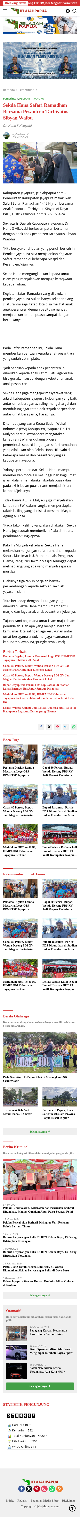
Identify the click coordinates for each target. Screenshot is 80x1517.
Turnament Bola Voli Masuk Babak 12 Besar (17, 1112)
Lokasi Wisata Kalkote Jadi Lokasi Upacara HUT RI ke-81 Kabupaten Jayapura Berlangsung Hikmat (39, 709)
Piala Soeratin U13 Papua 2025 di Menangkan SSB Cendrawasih (35, 1079)
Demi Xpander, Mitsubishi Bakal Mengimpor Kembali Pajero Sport (51, 1351)
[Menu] (6, 10)
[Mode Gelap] (67, 11)
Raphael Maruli (20, 134)
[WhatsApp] (52, 1489)
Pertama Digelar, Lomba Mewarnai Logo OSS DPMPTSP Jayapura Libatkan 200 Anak (39, 658)
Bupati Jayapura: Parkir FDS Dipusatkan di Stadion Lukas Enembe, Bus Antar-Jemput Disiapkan (36, 686)
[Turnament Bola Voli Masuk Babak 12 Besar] (20, 1097)
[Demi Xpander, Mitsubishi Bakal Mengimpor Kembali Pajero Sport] (16, 1352)
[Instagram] (44, 1489)
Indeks (10, 1500)
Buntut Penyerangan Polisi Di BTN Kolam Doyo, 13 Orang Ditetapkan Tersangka (40, 1239)
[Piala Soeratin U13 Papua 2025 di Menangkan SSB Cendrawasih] (40, 1053)
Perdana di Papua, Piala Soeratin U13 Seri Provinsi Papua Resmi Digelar (58, 1114)
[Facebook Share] (41, 727)
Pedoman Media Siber (44, 1500)
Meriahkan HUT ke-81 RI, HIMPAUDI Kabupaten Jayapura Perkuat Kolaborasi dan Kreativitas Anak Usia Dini (38, 698)
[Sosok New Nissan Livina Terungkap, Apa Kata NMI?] (16, 1371)
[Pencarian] (74, 11)
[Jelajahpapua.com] (28, 10)
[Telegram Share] (66, 727)
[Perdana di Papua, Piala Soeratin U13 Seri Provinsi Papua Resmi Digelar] (59, 1097)
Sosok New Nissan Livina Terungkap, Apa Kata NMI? (47, 1369)
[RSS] (59, 1489)
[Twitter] (29, 1489)
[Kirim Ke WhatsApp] (74, 727)
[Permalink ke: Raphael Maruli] (6, 135)
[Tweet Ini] (49, 727)
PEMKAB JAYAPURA (31, 98)
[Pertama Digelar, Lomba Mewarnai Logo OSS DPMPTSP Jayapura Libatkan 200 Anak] (20, 754)
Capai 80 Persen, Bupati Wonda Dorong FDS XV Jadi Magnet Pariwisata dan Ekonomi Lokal (36, 667)
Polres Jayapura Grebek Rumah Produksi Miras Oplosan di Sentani (38, 1283)
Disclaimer (68, 1500)
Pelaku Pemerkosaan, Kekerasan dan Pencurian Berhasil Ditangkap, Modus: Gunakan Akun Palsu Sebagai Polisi (38, 1209)
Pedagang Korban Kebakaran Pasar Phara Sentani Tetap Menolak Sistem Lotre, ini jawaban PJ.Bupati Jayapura (52, 1332)
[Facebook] (21, 1489)
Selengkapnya (39, 1131)
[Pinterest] (36, 1489)
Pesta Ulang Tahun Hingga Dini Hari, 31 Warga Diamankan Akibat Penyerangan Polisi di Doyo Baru (36, 1268)
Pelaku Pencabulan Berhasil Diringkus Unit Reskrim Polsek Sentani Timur (36, 1224)
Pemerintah (10, 98)
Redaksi (22, 1500)
